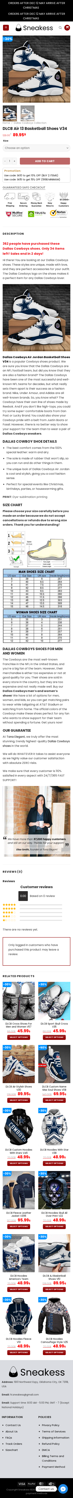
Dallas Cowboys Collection (30, 123)
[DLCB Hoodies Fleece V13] (19, 1316)
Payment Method (53, 1467)
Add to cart (45, 161)
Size (5, 141)
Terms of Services (54, 1431)
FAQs (8, 1437)
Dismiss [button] (45, 8)
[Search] (60, 27)
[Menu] (6, 28)
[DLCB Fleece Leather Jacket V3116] (19, 1190)
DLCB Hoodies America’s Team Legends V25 (18, 1279)
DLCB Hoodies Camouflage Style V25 (54, 1340)
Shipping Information (55, 1437)
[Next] (64, 69)
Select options (19, 1037)
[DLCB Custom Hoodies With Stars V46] (19, 1127)
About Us (11, 1431)
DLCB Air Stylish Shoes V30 (19, 1088)
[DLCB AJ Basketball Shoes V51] (54, 1253)
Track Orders (13, 1444)
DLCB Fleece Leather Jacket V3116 (18, 1214)
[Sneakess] (34, 27)
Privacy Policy (50, 1425)
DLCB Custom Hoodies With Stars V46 (18, 1151)
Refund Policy (51, 1444)
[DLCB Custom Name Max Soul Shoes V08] (54, 1064)
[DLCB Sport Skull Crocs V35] (54, 1001)
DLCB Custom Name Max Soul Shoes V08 (54, 1088)
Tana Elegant (16, 737)
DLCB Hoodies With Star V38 (54, 1151)
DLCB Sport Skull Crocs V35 (54, 1025)
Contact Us (13, 1425)
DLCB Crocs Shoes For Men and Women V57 (18, 1025)
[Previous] (8, 69)
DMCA (46, 1450)
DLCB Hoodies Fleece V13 (18, 1340)
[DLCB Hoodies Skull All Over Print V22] (54, 1190)
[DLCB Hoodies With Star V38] (54, 1127)
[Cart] (67, 28)
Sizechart (11, 1450)
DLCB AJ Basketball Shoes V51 (54, 1277)
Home (6, 123)
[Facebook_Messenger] (63, 1489)
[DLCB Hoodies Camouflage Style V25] (54, 1316)
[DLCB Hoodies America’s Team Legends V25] (19, 1253)
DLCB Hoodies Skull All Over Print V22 (54, 1214)
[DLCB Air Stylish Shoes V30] (19, 1064)
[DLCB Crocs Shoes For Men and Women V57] (19, 1001)
